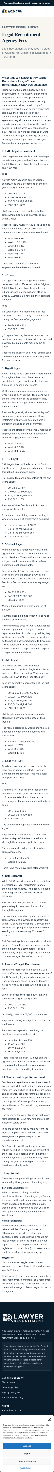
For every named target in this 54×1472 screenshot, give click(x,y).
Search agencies (10, 1387)
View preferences (27, 1461)
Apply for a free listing (12, 1397)
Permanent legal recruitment (17, 3)
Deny (27, 1453)
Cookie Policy (25, 1468)
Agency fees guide (11, 1392)
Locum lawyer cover (41, 3)
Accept (27, 1446)
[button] (49, 1419)
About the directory (11, 1410)
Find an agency (9, 1382)
